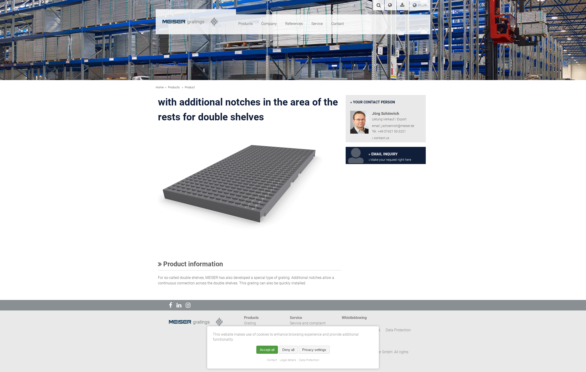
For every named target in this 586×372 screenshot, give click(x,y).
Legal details (288, 360)
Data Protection (309, 360)
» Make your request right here (390, 160)
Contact (272, 360)
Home (160, 87)
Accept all (267, 350)
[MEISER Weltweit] (390, 5)
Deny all (288, 350)
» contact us (380, 138)
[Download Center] (403, 5)
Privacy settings (314, 350)
